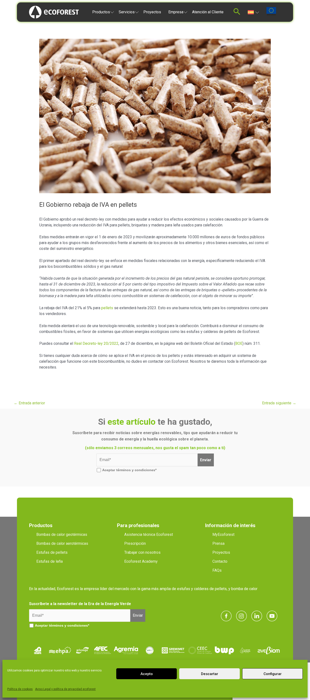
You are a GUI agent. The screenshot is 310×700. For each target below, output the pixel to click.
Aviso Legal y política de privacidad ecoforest (65, 689)
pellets (107, 308)
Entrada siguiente (279, 403)
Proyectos (152, 12)
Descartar (209, 674)
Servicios (127, 12)
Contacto (219, 561)
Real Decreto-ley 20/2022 (96, 343)
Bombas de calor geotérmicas (61, 534)
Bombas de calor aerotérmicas (62, 543)
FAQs (217, 570)
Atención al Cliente (208, 12)
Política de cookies (20, 689)
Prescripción (135, 543)
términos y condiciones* (136, 470)
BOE (238, 343)
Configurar (273, 674)
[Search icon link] (236, 13)
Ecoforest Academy (141, 561)
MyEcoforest (223, 534)
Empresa (175, 12)
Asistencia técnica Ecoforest (148, 534)
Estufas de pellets (52, 552)
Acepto (146, 674)
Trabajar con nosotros (142, 552)
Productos (101, 12)
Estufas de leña (49, 561)
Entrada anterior (29, 403)
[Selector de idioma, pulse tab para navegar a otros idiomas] (253, 12)
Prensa (218, 543)
